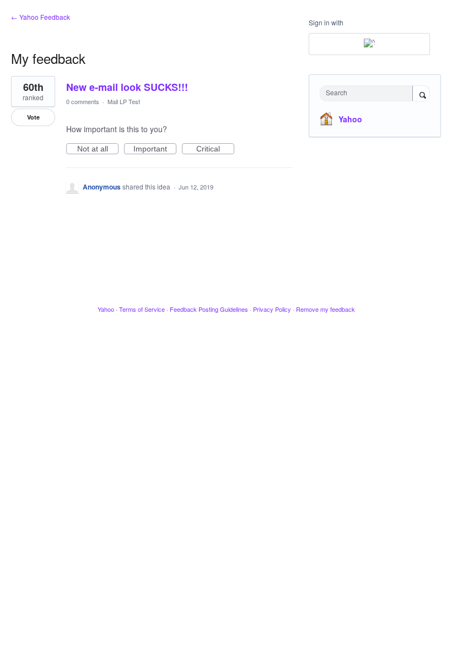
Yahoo (350, 118)
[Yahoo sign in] (369, 44)
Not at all (98, 149)
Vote (33, 117)
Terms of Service (142, 309)
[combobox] (368, 93)
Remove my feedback (325, 309)
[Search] (421, 94)
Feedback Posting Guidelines (209, 309)
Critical (215, 149)
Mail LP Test (123, 101)
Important (154, 149)
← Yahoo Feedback (40, 16)
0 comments (82, 101)
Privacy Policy (272, 309)
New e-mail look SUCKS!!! (127, 87)
